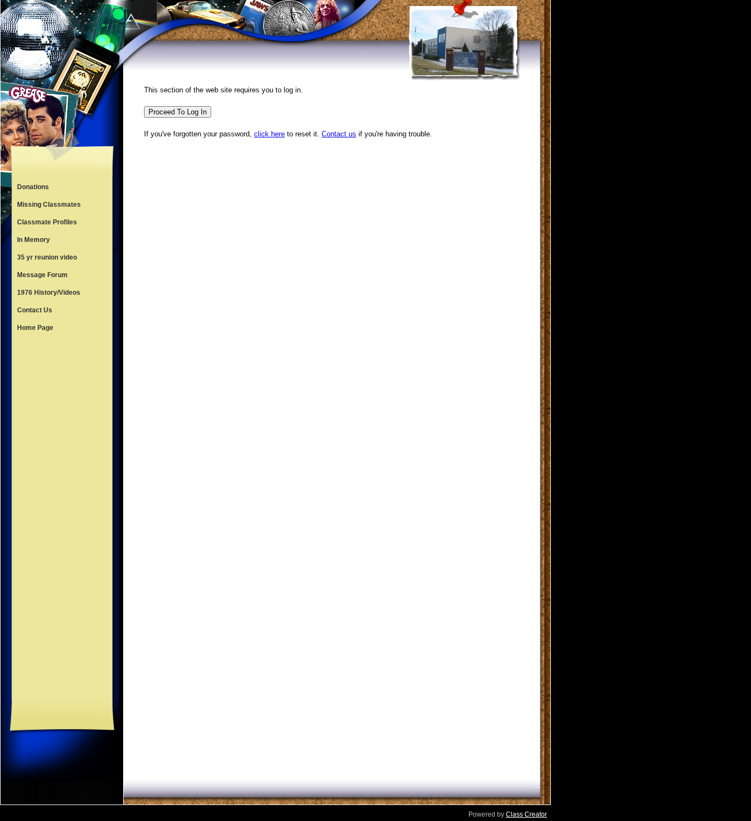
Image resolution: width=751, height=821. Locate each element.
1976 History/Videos (48, 292)
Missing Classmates (49, 204)
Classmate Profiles (47, 222)
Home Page (35, 328)
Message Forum (42, 275)
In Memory (33, 240)
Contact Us (34, 310)
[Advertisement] (62, 518)
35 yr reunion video (47, 257)
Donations (33, 187)
